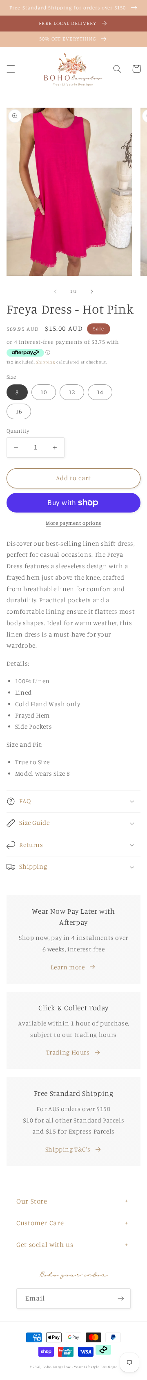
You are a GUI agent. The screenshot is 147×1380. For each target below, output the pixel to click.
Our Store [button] (31, 1201)
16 (19, 411)
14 (100, 391)
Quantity (18, 430)
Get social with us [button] (44, 1244)
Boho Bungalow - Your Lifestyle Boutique (80, 1366)
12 (72, 391)
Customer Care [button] (40, 1223)
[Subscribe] (120, 1298)
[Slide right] (92, 291)
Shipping (45, 361)
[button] (10, 68)
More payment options (73, 523)
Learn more (68, 967)
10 (43, 391)
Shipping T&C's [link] (68, 1149)
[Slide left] (55, 291)
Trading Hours (68, 1052)
